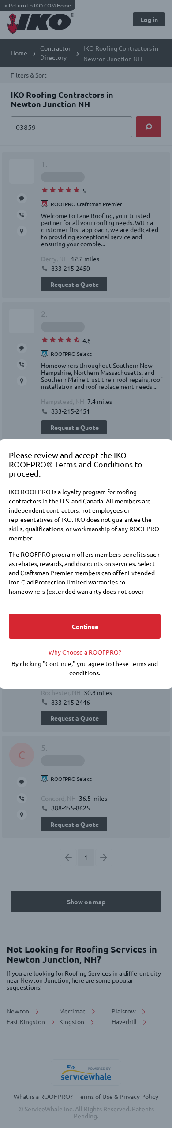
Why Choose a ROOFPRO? (85, 652)
